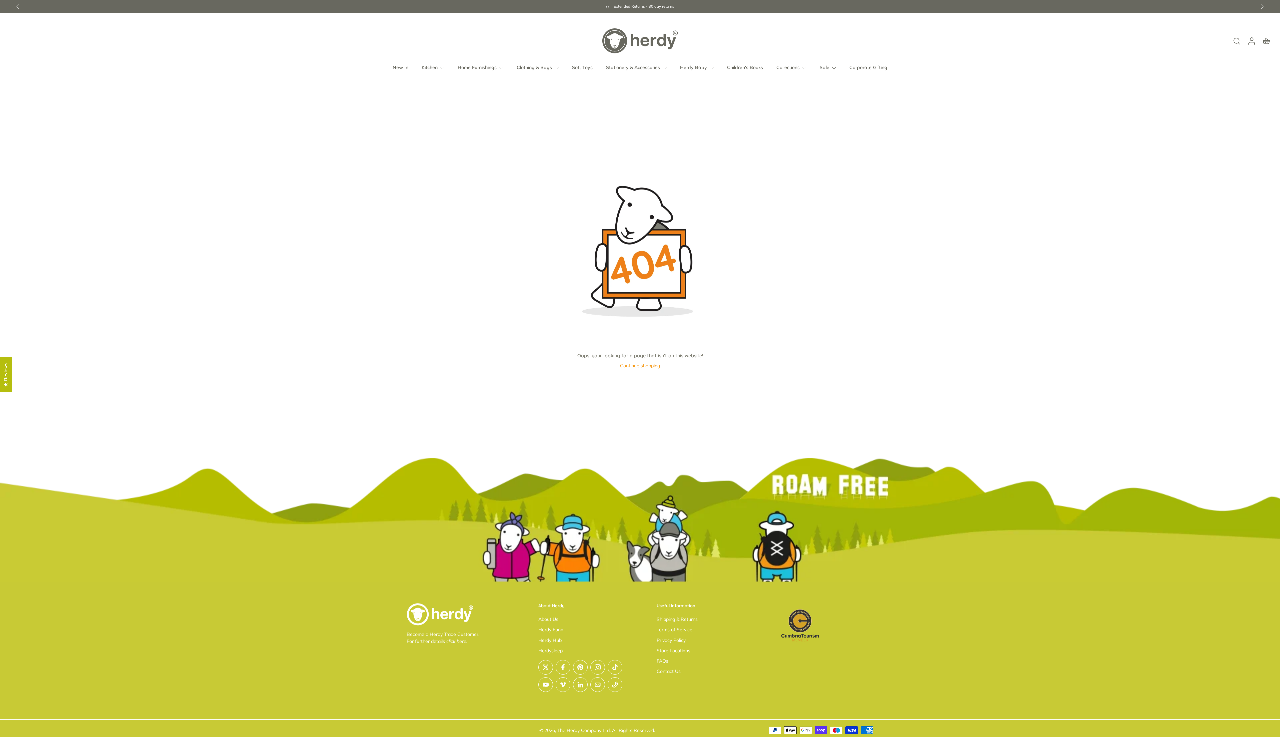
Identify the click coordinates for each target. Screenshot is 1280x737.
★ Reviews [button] (6, 374)
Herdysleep (550, 651)
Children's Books (745, 67)
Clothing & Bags (534, 67)
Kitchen (430, 67)
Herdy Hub (550, 640)
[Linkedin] (580, 684)
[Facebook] (563, 667)
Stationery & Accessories (633, 67)
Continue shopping (640, 366)
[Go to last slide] (18, 7)
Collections (788, 67)
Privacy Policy (671, 640)
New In (400, 67)
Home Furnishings (477, 67)
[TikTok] (615, 667)
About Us (548, 619)
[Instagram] (597, 667)
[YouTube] (545, 684)
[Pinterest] (580, 667)
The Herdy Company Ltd (583, 730)
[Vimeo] (563, 684)
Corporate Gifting (868, 67)
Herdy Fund (550, 630)
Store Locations (673, 651)
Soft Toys (582, 67)
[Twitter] (545, 667)
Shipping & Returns (677, 619)
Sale (824, 67)
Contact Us (669, 671)
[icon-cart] (1266, 40)
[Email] (597, 684)
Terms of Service (674, 630)
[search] (1236, 40)
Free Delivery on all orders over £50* (713, 6)
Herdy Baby (693, 67)
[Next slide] (1262, 7)
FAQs (662, 661)
